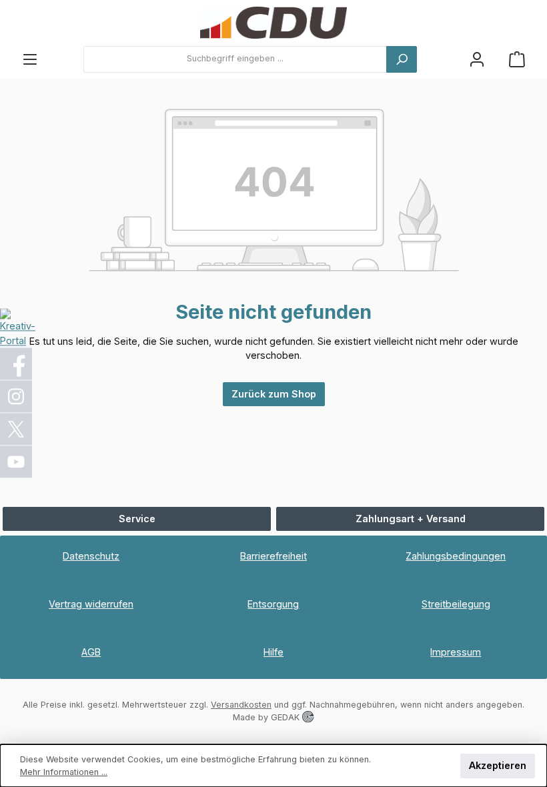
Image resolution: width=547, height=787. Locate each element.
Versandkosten (241, 705)
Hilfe (273, 652)
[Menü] (30, 59)
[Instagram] (16, 397)
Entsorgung (273, 604)
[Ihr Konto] (477, 59)
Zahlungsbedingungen (456, 556)
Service (137, 518)
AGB (91, 652)
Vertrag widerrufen (91, 604)
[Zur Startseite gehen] (273, 23)
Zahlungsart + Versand (411, 518)
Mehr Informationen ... (63, 772)
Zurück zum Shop (273, 394)
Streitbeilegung (456, 604)
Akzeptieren (497, 765)
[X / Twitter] (16, 430)
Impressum (455, 652)
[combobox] (235, 59)
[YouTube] (16, 462)
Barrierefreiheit (273, 556)
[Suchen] (401, 59)
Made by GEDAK (267, 717)
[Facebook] (16, 364)
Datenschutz (91, 556)
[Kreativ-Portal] (17, 327)
